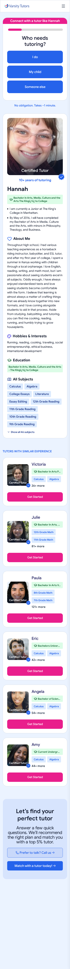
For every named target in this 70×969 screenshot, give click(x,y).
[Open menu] (63, 6)
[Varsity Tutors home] (16, 6)
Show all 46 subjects (22, 432)
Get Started (35, 497)
